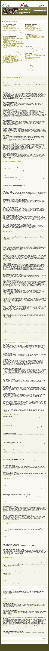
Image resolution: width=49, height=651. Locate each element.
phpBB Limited (36, 604)
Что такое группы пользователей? (30, 27)
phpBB (20, 195)
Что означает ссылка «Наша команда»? (31, 32)
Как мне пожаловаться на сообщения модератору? (11, 59)
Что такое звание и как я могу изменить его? (10, 45)
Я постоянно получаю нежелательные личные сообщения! (34, 36)
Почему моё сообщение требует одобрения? (10, 61)
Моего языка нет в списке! (7, 42)
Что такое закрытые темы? (7, 72)
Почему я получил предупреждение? (9, 58)
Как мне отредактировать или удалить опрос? (10, 55)
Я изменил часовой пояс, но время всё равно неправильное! (12, 41)
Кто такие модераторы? (29, 26)
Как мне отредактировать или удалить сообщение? (11, 51)
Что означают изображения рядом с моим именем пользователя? (13, 43)
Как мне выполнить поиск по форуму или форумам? (33, 47)
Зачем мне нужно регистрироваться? (9, 25)
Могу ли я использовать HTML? (8, 66)
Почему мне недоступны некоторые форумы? (10, 56)
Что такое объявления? (6, 70)
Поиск (44, 10)
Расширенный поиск (45, 10)
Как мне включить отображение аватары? (9, 44)
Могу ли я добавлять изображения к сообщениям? (11, 68)
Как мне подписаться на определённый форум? (33, 57)
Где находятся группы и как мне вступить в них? (33, 28)
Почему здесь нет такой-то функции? (31, 67)
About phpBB (20, 606)
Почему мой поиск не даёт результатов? (31, 48)
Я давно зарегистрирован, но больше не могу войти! (11, 30)
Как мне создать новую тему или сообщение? (10, 50)
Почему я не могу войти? (7, 29)
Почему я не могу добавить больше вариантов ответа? (12, 54)
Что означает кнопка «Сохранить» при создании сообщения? (12, 60)
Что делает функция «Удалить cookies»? (9, 34)
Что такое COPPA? (6, 26)
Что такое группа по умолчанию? (30, 31)
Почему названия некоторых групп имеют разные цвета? (34, 30)
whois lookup (27, 620)
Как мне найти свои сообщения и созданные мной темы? (34, 51)
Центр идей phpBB (18, 612)
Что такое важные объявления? (8, 69)
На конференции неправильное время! (9, 40)
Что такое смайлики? (6, 67)
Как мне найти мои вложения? (30, 62)
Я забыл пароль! (5, 31)
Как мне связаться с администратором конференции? (34, 70)
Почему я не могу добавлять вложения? (9, 57)
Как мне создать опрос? (6, 53)
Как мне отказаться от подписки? (30, 58)
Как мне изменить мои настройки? (8, 37)
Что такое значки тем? (6, 73)
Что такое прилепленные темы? (8, 71)
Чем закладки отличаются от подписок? (31, 54)
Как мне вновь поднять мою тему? (8, 62)
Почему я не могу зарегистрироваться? (9, 27)
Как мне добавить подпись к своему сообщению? (11, 52)
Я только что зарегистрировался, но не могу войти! (11, 28)
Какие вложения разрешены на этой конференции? (33, 61)
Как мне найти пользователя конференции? (32, 50)
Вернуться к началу (7, 85)
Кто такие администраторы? (29, 25)
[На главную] (10, 11)
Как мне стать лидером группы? (30, 29)
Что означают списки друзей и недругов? (31, 41)
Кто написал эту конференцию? (30, 66)
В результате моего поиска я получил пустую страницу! (34, 49)
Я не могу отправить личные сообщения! (31, 35)
